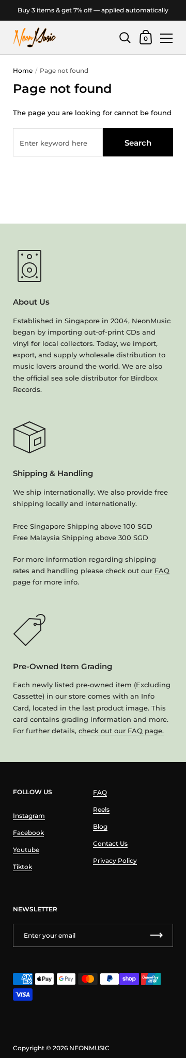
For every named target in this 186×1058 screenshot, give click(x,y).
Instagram (29, 815)
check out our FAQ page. (121, 731)
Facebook (28, 832)
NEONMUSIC (89, 1048)
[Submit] (156, 935)
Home (23, 70)
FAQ (161, 570)
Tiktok (22, 867)
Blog (100, 826)
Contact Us (110, 843)
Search (138, 143)
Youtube (26, 850)
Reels (101, 809)
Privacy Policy (115, 860)
